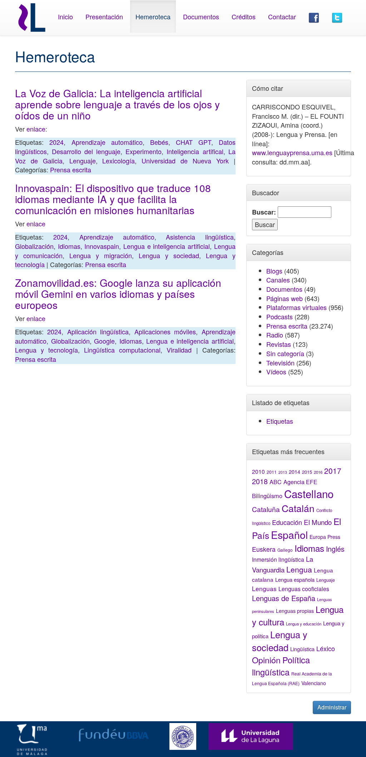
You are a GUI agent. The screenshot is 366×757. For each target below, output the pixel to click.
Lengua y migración (100, 255)
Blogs (274, 270)
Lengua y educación (303, 623)
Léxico (325, 648)
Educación (287, 522)
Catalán (298, 508)
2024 (56, 142)
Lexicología (118, 160)
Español (289, 534)
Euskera (264, 549)
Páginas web (284, 298)
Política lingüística (281, 666)
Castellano (308, 493)
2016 (318, 472)
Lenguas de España (283, 598)
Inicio (65, 16)
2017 (332, 470)
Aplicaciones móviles (165, 331)
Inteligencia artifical (195, 151)
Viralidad (179, 349)
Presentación (104, 16)
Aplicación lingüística (98, 331)
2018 (260, 481)
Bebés (159, 142)
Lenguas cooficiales (303, 589)
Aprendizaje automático (107, 142)
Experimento (143, 151)
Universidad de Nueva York (185, 160)
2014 (294, 471)
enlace (35, 128)
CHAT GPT (193, 142)
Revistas (278, 344)
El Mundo (318, 522)
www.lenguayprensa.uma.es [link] (292, 152)
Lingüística (302, 649)
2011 (272, 472)
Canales (278, 279)
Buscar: (264, 212)
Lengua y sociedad (169, 255)
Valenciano (313, 683)
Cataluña (266, 509)
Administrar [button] (331, 707)
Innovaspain (101, 246)
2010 (258, 471)
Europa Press (325, 536)
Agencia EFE (300, 482)
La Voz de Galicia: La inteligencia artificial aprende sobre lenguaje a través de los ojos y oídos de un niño (117, 104)
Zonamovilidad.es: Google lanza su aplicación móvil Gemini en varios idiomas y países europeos (118, 293)
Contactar (282, 16)
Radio (274, 334)
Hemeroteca (152, 16)
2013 (282, 472)
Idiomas (69, 246)
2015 (307, 471)
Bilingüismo (267, 495)
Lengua (299, 569)
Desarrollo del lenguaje (86, 151)
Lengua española (295, 579)
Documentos (201, 16)
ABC (275, 482)
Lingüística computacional (122, 349)
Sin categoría (285, 353)
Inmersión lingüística (278, 559)
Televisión (280, 362)
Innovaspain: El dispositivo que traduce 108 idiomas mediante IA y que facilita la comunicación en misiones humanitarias (113, 199)
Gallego (285, 550)
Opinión (266, 660)
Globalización (34, 246)
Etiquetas (279, 421)
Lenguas (264, 588)
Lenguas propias (295, 610)
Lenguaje (82, 160)
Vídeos (276, 371)
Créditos (244, 16)
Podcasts (279, 316)
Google (104, 340)
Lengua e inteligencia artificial (166, 246)
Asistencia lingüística (199, 236)
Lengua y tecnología (46, 349)
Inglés (335, 549)
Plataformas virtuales (296, 307)
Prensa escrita (70, 169)
